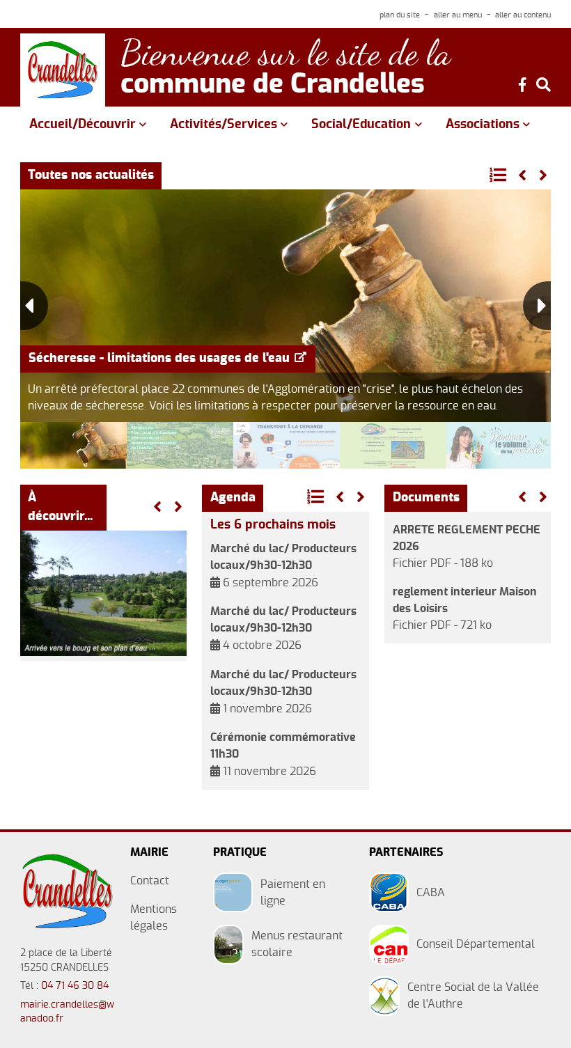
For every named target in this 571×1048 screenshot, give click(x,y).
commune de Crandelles (272, 85)
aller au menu (458, 15)
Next (537, 305)
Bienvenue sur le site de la (285, 53)
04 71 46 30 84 (75, 986)
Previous (34, 305)
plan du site (400, 15)
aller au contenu (523, 15)
